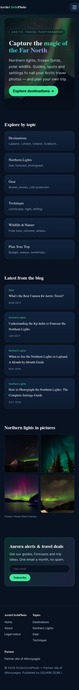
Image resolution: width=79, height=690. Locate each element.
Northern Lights (43, 628)
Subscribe (20, 577)
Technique (39, 640)
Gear (36, 634)
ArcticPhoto (13, 7)
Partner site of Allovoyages (22, 658)
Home (8, 622)
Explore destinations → (33, 91)
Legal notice (12, 634)
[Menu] (74, 7)
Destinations (41, 622)
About (8, 628)
